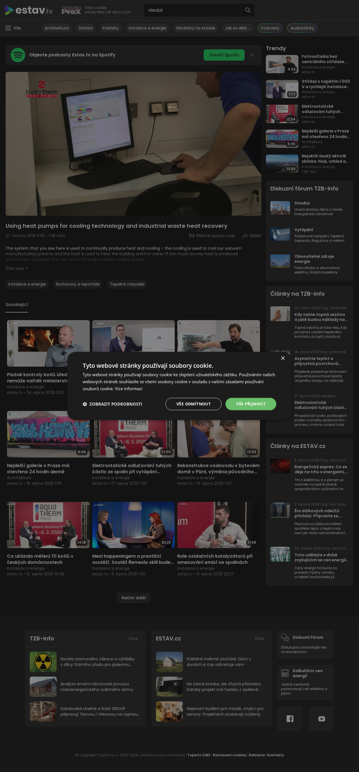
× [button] (282, 358)
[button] (112, 403)
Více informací (128, 388)
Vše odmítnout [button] (193, 403)
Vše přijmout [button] (251, 403)
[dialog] (179, 386)
